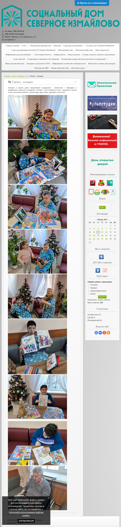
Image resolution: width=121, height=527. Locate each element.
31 (90, 242)
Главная (7, 76)
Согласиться (26, 521)
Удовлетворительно (98, 291)
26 (98, 239)
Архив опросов (104, 300)
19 (98, 235)
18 (94, 235)
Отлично (94, 285)
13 (102, 232)
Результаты (92, 300)
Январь (21, 76)
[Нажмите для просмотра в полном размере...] (37, 139)
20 (102, 235)
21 (106, 235)
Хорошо (94, 288)
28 (106, 239)
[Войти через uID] (96, 332)
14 (106, 232)
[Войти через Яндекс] (104, 332)
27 (102, 239)
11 (94, 232)
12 (27, 76)
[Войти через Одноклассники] (108, 332)
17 (90, 235)
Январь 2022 (102, 219)
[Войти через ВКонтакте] (100, 332)
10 (90, 232)
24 (90, 239)
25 (94, 239)
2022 (14, 76)
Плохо (93, 294)
